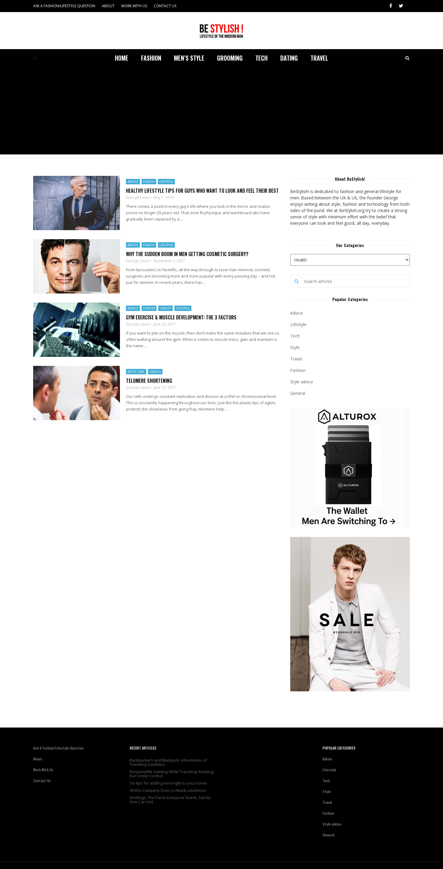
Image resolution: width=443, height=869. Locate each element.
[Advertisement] (221, 112)
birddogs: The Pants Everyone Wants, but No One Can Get (170, 799)
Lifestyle (166, 181)
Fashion (151, 57)
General (297, 393)
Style (295, 347)
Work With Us (134, 5)
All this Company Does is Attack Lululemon (168, 790)
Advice (132, 181)
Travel (319, 57)
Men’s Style (189, 57)
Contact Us (165, 5)
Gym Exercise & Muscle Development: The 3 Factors (181, 317)
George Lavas (137, 197)
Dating (289, 57)
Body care (136, 371)
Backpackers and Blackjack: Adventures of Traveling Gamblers (168, 762)
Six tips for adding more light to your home (168, 783)
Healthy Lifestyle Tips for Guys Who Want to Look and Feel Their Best (202, 191)
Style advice (301, 382)
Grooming (230, 57)
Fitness (149, 308)
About (108, 5)
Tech (261, 57)
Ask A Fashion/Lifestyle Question (64, 5)
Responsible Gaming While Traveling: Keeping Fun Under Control (171, 774)
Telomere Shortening (149, 381)
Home (121, 57)
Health (149, 181)
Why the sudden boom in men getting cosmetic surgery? (187, 254)
